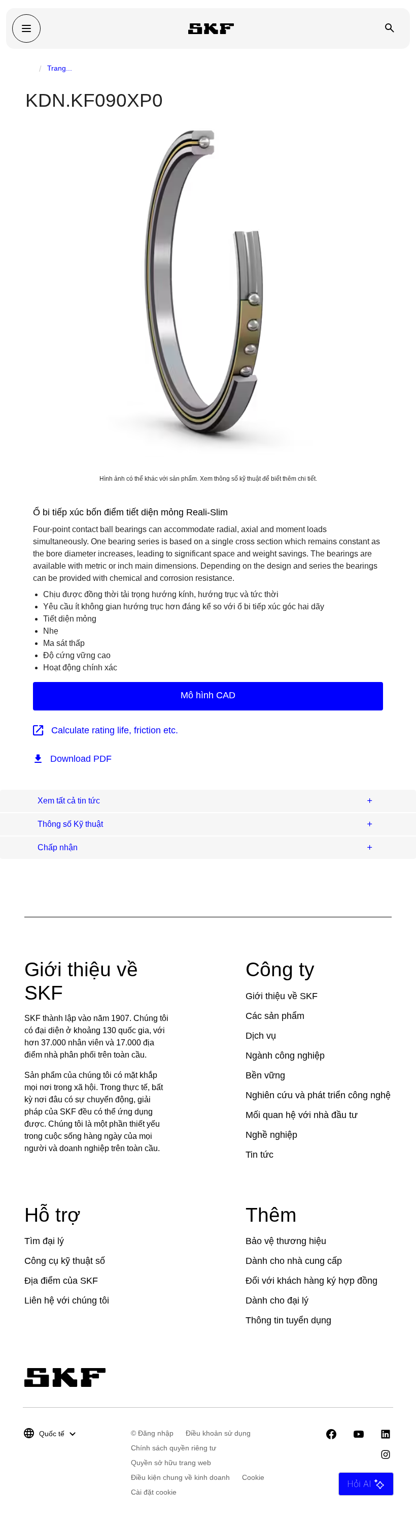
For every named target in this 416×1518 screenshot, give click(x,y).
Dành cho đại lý (277, 1300)
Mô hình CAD (208, 695)
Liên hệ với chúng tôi (66, 1300)
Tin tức (259, 1155)
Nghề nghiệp (271, 1135)
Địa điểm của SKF (61, 1281)
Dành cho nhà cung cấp (294, 1261)
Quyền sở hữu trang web (171, 1463)
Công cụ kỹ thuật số (64, 1261)
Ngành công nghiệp (285, 1055)
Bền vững (265, 1075)
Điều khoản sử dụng (218, 1433)
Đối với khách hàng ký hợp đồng (311, 1281)
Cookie (253, 1477)
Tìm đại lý (44, 1241)
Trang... (59, 68)
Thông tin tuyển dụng (288, 1320)
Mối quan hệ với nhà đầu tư (302, 1115)
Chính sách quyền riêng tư (173, 1448)
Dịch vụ (261, 1036)
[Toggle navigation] (26, 28)
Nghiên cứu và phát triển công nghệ (318, 1095)
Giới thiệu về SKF (282, 996)
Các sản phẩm (275, 1016)
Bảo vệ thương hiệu (286, 1241)
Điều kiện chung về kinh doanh (180, 1477)
